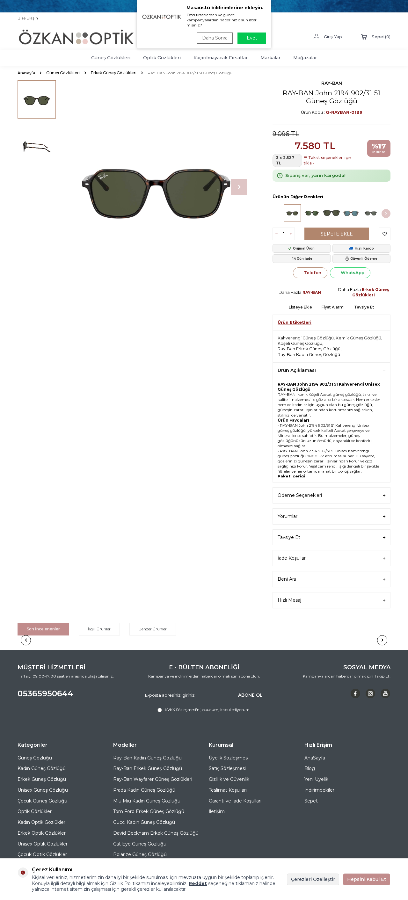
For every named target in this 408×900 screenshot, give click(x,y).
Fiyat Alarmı (333, 307)
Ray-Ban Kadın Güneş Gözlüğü (309, 354)
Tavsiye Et (364, 307)
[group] (156, 187)
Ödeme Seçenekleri (300, 495)
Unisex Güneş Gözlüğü (43, 790)
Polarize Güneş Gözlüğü (140, 854)
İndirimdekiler (319, 790)
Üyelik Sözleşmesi (229, 758)
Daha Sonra (215, 38)
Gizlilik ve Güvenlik (229, 779)
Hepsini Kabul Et (366, 879)
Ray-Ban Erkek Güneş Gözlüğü (309, 348)
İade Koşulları (292, 558)
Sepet (311, 801)
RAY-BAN (331, 83)
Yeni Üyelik (316, 779)
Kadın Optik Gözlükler (41, 822)
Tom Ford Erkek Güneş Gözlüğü (148, 811)
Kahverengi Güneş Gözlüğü (306, 337)
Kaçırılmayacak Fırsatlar (220, 58)
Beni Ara (287, 579)
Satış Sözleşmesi (227, 768)
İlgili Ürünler (99, 629)
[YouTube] (385, 693)
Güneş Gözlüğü (35, 758)
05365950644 (45, 693)
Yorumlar (287, 516)
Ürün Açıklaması (297, 370)
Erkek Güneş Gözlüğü (42, 779)
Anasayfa (26, 72)
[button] (239, 187)
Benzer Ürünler (153, 629)
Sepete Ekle (337, 234)
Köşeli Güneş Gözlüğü (300, 343)
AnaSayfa (314, 758)
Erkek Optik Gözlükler (42, 833)
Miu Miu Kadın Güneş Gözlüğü (146, 801)
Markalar (270, 58)
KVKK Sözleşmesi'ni (182, 709)
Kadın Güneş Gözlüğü (42, 768)
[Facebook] (355, 693)
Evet (252, 38)
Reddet (198, 883)
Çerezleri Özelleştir (313, 879)
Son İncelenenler (43, 629)
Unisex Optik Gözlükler (43, 844)
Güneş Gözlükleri (110, 58)
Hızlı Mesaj (289, 600)
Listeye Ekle (300, 307)
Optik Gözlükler (35, 811)
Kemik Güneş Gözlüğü (358, 337)
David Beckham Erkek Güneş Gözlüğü (156, 833)
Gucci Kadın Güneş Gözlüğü (144, 822)
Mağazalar (305, 58)
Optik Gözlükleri (162, 58)
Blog (309, 768)
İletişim (217, 811)
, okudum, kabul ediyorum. (208, 709)
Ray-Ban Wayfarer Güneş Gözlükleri (152, 779)
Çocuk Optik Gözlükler (42, 854)
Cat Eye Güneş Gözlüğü (139, 844)
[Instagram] (370, 693)
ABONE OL (250, 695)
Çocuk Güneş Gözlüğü (42, 801)
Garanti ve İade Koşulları (235, 801)
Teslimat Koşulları (228, 790)
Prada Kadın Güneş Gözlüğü (144, 790)
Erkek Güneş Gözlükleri (113, 72)
